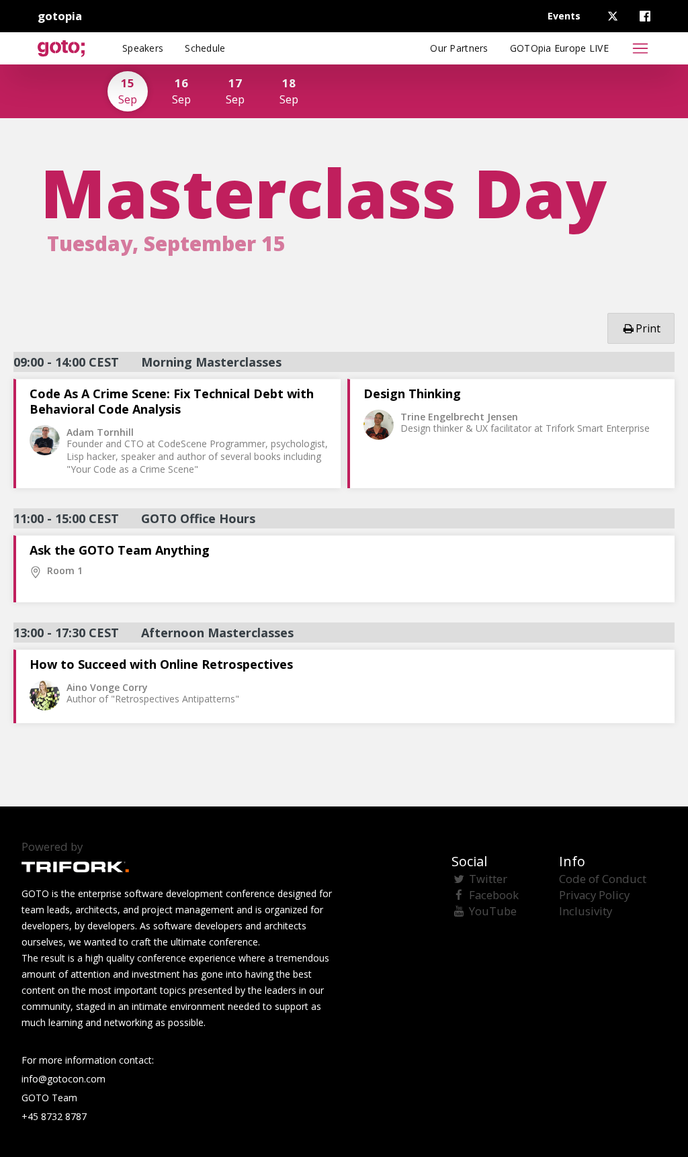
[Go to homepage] (61, 48)
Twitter (488, 878)
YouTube (493, 911)
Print (648, 328)
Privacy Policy (594, 895)
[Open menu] (640, 48)
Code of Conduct (602, 878)
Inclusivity (585, 911)
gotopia (60, 16)
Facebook (494, 895)
